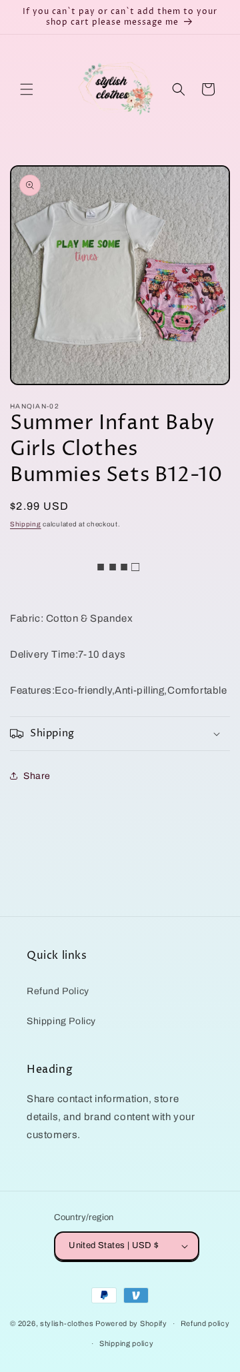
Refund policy (205, 1323)
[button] (26, 89)
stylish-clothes (67, 1323)
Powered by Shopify (131, 1323)
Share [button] (37, 776)
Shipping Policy (61, 1021)
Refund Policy (58, 991)
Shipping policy (126, 1343)
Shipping (25, 524)
